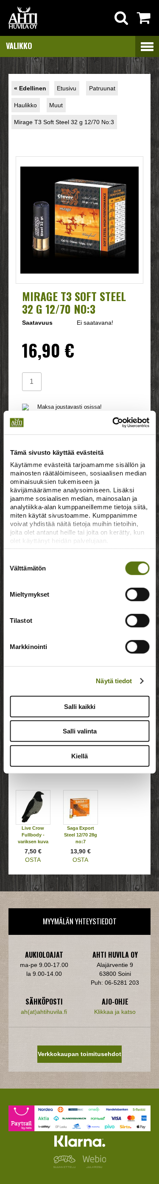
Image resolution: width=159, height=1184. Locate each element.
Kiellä (79, 755)
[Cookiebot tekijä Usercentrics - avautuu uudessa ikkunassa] (113, 422)
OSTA (33, 859)
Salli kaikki (79, 706)
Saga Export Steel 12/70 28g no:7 (80, 835)
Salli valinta (80, 731)
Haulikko (25, 105)
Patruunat (102, 88)
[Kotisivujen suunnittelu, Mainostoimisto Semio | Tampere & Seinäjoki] (66, 1165)
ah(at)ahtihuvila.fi (44, 1011)
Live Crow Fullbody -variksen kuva (33, 835)
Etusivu (66, 88)
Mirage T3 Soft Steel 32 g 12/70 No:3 (64, 122)
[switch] (137, 594)
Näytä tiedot (114, 680)
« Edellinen (30, 88)
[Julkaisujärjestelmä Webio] (92, 1165)
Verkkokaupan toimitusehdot (79, 1054)
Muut (56, 105)
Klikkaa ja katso (115, 1011)
